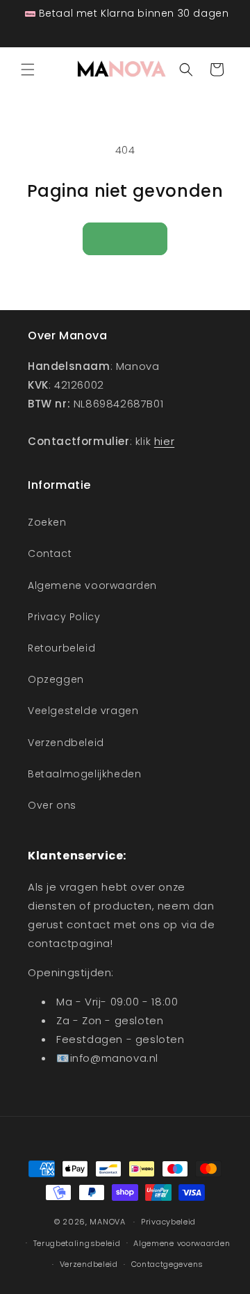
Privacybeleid (168, 1221)
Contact (50, 553)
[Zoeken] (186, 69)
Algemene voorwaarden (92, 585)
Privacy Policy (64, 617)
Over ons (52, 805)
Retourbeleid (61, 648)
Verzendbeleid (66, 743)
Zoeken (47, 522)
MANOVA (107, 1221)
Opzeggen (56, 679)
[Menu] (27, 69)
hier (164, 441)
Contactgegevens (167, 1264)
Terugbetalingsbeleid (77, 1243)
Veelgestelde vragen (83, 711)
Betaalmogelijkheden (84, 774)
